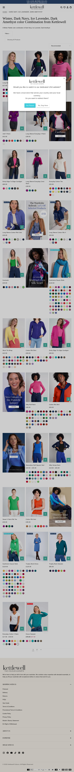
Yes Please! (30, 105)
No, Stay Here (43, 105)
